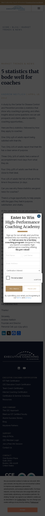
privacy (28, 298)
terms (19, 298)
